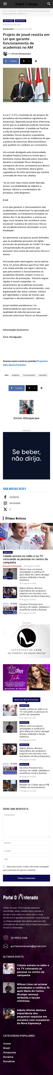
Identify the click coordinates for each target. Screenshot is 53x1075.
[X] (5, 510)
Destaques (20, 20)
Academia (15, 375)
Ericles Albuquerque (21, 53)
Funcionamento (29, 375)
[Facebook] (5, 497)
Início (5, 11)
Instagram (15, 503)
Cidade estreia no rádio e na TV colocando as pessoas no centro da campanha (25, 559)
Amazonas (12, 11)
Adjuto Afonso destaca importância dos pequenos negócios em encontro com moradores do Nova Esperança (34, 592)
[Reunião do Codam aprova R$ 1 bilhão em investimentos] (10, 785)
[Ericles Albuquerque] (5, 53)
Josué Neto (43, 375)
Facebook (14, 497)
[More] (36, 61)
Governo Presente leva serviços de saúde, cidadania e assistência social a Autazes (34, 607)
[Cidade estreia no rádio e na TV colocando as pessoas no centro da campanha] (26, 536)
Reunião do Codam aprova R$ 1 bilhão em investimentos (34, 786)
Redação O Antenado (12, 566)
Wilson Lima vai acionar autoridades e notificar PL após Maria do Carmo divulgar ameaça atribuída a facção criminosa (34, 574)
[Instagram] (5, 503)
